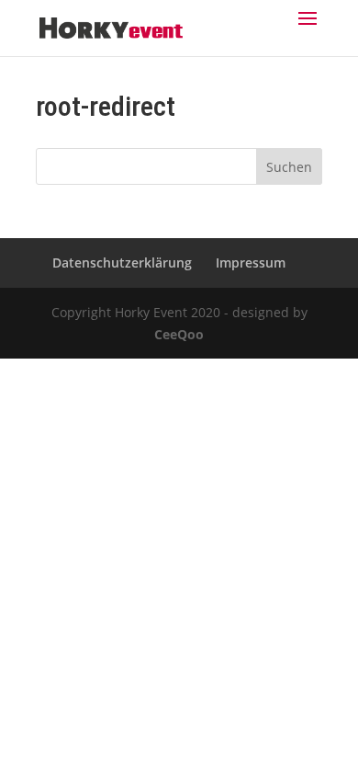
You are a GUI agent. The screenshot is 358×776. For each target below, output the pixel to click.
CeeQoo (179, 334)
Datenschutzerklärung (122, 262)
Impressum (250, 262)
